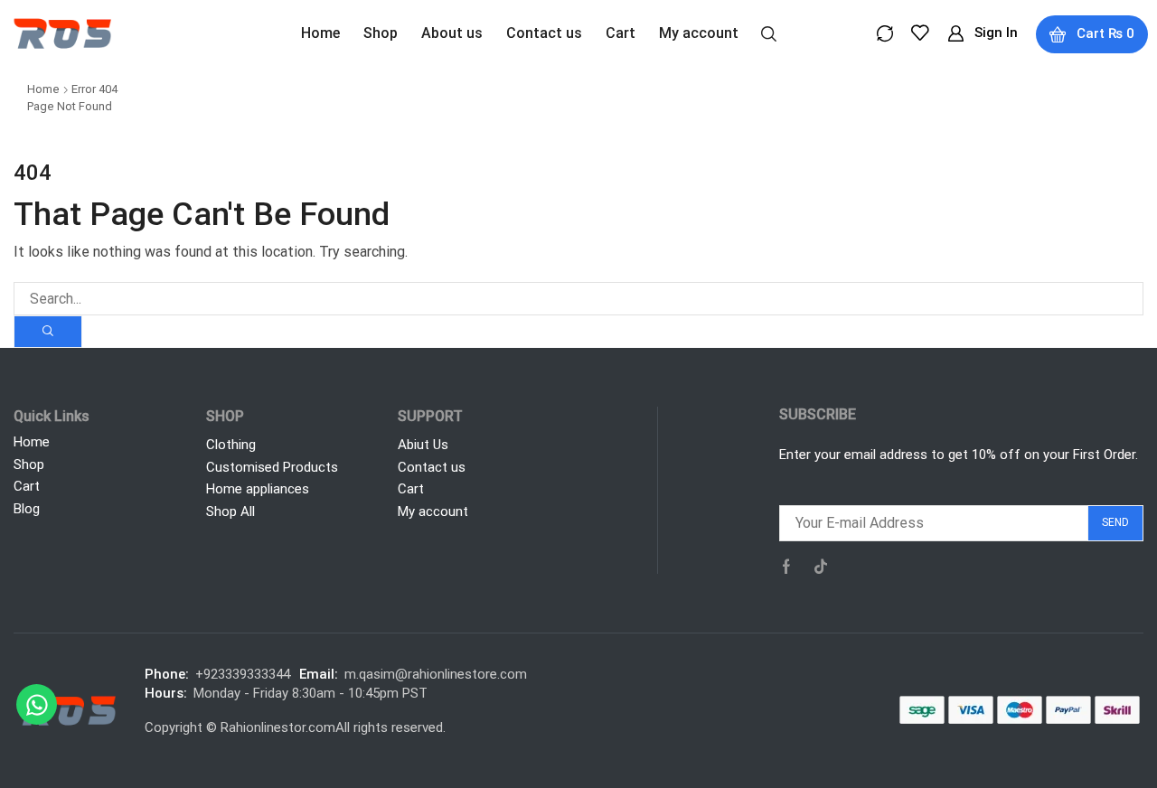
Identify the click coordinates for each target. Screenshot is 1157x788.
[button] (768, 32)
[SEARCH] (48, 332)
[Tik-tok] (821, 566)
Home (43, 89)
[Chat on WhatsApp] (36, 704)
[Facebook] (786, 566)
